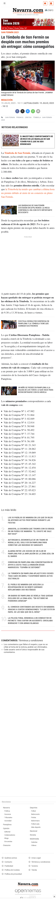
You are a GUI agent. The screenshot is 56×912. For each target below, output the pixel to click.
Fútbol (33, 811)
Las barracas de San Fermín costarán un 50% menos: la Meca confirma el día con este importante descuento (35, 209)
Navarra (6, 808)
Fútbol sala (35, 824)
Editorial (7, 832)
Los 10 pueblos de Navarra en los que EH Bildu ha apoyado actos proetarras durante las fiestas (30, 520)
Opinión (6, 828)
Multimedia (34, 839)
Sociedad (7, 821)
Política (7, 811)
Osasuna (6, 845)
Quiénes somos (11, 858)
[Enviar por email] (38, 111)
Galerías (34, 842)
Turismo (34, 866)
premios (19, 117)
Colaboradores (9, 835)
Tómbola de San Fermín (17, 153)
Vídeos (33, 845)
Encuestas (8, 841)
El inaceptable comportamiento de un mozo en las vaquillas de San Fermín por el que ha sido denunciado (36, 140)
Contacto (8, 862)
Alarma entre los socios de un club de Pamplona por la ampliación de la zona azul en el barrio (31, 553)
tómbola (37, 117)
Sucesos (7, 814)
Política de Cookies (12, 870)
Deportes (33, 808)
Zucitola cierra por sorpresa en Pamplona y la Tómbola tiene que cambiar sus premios (33, 323)
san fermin (10, 117)
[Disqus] (27, 691)
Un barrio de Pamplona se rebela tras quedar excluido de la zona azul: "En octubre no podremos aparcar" (30, 598)
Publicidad (9, 866)
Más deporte (36, 827)
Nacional (33, 831)
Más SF (23, 28)
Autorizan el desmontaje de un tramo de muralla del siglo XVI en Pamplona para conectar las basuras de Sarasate (28, 542)
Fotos (10, 28)
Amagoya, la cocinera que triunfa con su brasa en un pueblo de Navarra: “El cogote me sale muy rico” (31, 531)
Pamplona (7, 824)
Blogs (6, 838)
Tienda (34, 870)
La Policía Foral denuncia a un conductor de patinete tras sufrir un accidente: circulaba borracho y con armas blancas (30, 620)
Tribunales (8, 817)
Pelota (33, 817)
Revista (33, 835)
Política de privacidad (13, 874)
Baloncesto (35, 814)
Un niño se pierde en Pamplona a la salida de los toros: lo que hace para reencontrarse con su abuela (35, 390)
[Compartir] (17, 111)
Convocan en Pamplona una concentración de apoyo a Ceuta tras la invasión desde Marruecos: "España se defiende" (30, 564)
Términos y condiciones (30, 640)
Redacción (7, 100)
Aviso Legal (36, 858)
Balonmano (35, 821)
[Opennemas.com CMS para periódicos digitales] (28, 893)
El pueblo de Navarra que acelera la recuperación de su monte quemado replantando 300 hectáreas (25, 587)
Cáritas (28, 117)
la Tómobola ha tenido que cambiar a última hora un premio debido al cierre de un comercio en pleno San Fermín (27, 193)
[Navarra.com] (27, 10)
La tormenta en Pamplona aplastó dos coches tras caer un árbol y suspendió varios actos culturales (31, 576)
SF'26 (4, 28)
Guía (16, 28)
